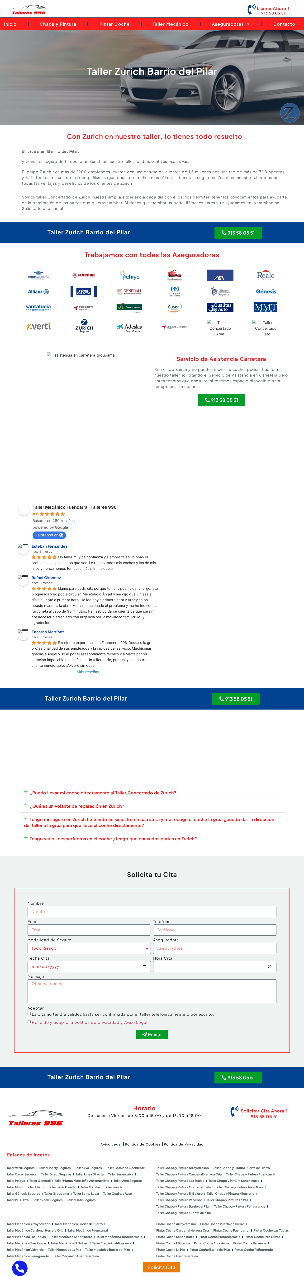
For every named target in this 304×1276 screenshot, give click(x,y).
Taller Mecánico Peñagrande (28, 1256)
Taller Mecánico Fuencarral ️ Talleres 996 (75, 507)
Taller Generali (40, 1181)
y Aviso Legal (134, 1022)
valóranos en (46, 534)
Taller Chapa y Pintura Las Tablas (180, 1181)
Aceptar (36, 1008)
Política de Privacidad (184, 1144)
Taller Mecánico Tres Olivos (26, 1243)
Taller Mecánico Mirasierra (111, 1243)
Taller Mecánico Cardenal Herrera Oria (35, 1230)
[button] (152, 792)
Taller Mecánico (171, 24)
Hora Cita (162, 958)
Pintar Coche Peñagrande (254, 1250)
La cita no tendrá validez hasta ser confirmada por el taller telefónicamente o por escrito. (123, 1014)
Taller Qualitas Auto (117, 1193)
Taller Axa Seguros (88, 1168)
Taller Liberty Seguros (55, 1168)
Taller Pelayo (16, 1181)
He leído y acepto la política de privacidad (75, 1022)
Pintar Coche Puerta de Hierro (222, 1224)
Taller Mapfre (90, 1187)
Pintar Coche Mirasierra (211, 1243)
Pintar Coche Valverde (249, 1243)
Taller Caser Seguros (22, 1174)
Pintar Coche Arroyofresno (176, 1224)
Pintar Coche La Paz (170, 1250)
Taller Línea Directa (90, 1174)
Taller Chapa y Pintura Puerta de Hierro (241, 1168)
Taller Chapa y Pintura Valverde (179, 1200)
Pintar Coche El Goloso (173, 1243)
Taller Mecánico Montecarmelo (119, 1237)
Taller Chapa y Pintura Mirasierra (231, 1193)
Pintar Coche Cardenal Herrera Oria (182, 1230)
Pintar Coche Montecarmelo (219, 1237)
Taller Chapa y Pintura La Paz (227, 1200)
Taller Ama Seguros (128, 1181)
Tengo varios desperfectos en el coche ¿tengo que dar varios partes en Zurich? (113, 838)
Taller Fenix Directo (62, 1187)
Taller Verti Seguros (21, 1168)
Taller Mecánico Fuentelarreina (76, 1256)
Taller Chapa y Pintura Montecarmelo (183, 1187)
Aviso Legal (111, 1144)
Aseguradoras (228, 24)
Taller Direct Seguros (56, 1174)
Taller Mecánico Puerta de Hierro (79, 1224)
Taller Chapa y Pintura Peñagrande (239, 1206)
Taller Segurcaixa (120, 1174)
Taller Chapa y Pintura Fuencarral (250, 1174)
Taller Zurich (113, 1187)
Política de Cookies (143, 1144)
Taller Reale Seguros (48, 1200)
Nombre (36, 903)
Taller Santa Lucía (86, 1193)
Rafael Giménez (46, 577)
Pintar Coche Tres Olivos (262, 1237)
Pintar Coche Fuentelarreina (177, 1256)
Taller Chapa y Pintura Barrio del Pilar (183, 1206)
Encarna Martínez (48, 631)
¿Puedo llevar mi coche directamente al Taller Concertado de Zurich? (103, 792)
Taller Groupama (56, 1193)
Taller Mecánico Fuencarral (88, 1230)
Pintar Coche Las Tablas (271, 1230)
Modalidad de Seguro (49, 940)
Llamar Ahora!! (273, 8)
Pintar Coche (115, 24)
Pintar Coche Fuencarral (231, 1230)
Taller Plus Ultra (18, 1200)
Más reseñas (88, 671)
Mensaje (36, 977)
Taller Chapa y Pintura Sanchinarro (234, 1181)
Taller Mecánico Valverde (25, 1250)
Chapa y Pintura (58, 24)
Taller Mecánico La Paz (64, 1250)
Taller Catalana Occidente (125, 1168)
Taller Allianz (35, 1187)
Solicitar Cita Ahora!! (264, 1110)
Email (33, 922)
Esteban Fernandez (49, 546)
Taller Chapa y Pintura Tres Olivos (239, 1187)
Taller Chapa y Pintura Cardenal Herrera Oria (189, 1174)
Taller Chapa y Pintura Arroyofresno (182, 1168)
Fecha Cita (39, 958)
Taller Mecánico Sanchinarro (71, 1237)
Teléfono (162, 922)
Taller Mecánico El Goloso (69, 1243)
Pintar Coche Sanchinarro (175, 1237)
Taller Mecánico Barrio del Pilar (107, 1250)
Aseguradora (166, 940)
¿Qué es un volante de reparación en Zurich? (77, 806)
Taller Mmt (14, 1187)
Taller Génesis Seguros (23, 1193)
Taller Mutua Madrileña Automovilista (82, 1181)
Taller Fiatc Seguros (81, 1200)
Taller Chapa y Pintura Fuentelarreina (183, 1213)
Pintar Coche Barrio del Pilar (210, 1250)
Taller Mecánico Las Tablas (26, 1237)
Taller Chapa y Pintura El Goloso (179, 1193)
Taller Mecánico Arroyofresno (28, 1224)
